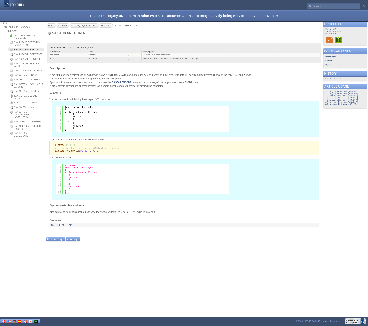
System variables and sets (338, 65)
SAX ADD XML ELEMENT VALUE (27, 65)
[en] (9, 321)
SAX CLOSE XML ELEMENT (29, 70)
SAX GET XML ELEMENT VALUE (27, 97)
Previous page (55, 239)
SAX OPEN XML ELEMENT (28, 121)
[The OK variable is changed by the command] (329, 40)
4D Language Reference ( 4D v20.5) (341, 102)
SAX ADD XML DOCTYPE (27, 59)
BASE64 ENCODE (121, 82)
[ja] (31, 321)
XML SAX (12, 31)
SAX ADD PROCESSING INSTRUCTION (27, 43)
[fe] (25, 321)
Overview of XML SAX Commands (25, 37)
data (146, 75)
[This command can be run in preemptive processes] (338, 40)
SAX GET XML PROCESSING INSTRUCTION (22, 115)
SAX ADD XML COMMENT (28, 54)
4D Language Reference (17, 27)
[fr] (4, 321)
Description (330, 57)
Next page (72, 239)
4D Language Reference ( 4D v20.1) (341, 94)
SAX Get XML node (24, 107)
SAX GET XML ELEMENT (27, 91)
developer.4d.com (264, 16)
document (92, 75)
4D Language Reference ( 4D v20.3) (341, 98)
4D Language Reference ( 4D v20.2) (341, 96)
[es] (20, 321)
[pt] (36, 321)
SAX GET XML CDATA (25, 75)
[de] (14, 321)
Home (4, 23)
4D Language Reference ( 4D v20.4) (341, 100)
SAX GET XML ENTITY (26, 102)
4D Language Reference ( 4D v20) (340, 91)
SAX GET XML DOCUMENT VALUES (28, 85)
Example (329, 61)
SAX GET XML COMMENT (27, 79)
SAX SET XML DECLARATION (22, 134)
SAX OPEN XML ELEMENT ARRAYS (28, 127)
